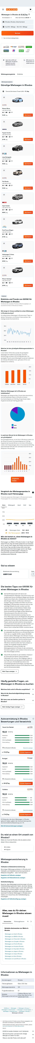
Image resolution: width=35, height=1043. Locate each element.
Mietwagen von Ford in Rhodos (13, 944)
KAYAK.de (6, 1008)
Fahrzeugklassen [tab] (19, 921)
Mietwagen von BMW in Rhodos (14, 936)
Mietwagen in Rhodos (24, 1011)
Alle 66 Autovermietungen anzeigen (12, 826)
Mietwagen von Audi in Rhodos (13, 934)
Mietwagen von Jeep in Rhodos (13, 954)
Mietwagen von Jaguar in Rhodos (14, 951)
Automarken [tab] (7, 921)
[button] (3, 9)
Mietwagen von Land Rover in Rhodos (15, 959)
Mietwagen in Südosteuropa (10, 1011)
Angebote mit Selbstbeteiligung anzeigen (13, 899)
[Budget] (30, 758)
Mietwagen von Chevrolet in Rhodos (15, 939)
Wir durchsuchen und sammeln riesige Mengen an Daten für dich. (15, 1034)
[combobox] (7, 18)
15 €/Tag (24, 15)
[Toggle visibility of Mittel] (14, 428)
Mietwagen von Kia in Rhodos (13, 956)
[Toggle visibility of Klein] (14, 425)
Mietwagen (13, 1008)
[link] (17, 479)
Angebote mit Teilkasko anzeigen (11, 875)
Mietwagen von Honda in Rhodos (14, 946)
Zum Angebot (28, 115)
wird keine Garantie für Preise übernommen (13, 1026)
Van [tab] (30, 505)
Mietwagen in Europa (23, 1008)
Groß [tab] (19, 505)
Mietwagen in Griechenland (8, 1009)
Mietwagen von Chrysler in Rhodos (14, 941)
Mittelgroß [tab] (11, 505)
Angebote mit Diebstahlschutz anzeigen (13, 877)
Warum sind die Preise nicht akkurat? (14, 1038)
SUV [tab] (24, 505)
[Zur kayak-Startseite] (11, 9)
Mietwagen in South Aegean (24, 1009)
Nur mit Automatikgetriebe (11, 38)
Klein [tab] (3, 505)
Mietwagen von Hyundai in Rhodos (14, 949)
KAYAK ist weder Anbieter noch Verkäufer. (16, 1031)
